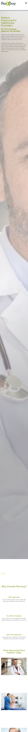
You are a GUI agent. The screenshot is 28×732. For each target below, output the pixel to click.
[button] (26, 3)
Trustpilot (3, 573)
